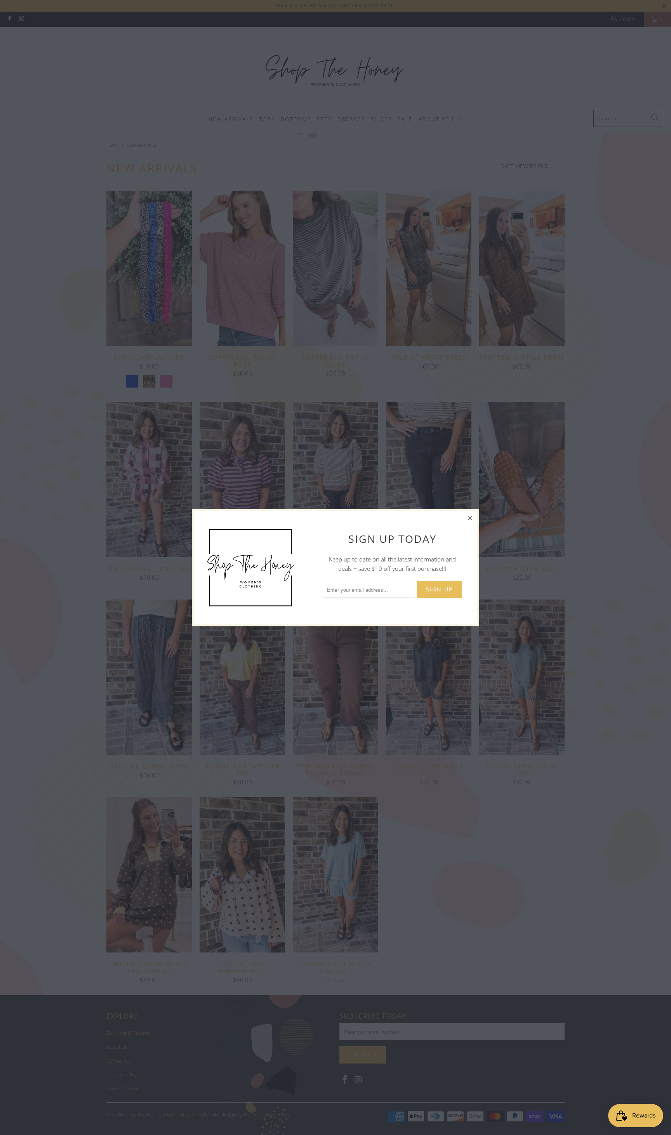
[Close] (470, 518)
